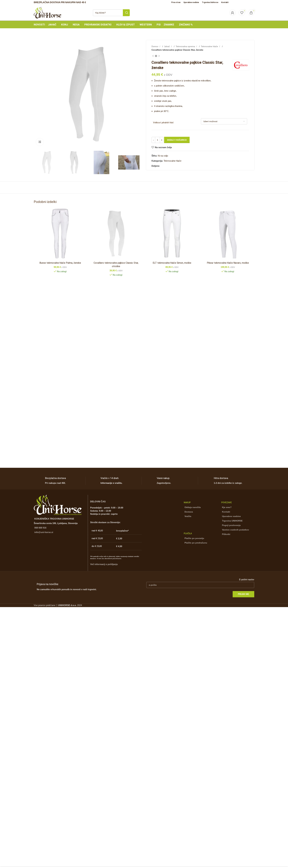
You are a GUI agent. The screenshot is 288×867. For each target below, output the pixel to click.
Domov (155, 46)
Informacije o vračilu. (111, 483)
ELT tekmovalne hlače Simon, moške (172, 262)
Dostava (188, 512)
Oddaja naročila (192, 507)
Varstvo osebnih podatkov (235, 530)
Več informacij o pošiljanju (104, 564)
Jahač (167, 46)
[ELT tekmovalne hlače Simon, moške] (172, 233)
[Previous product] (153, 56)
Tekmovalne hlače (210, 46)
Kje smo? (227, 507)
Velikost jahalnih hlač (163, 122)
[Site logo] (47, 12)
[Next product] (159, 56)
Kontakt (226, 512)
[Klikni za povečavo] (40, 142)
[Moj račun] (232, 13)
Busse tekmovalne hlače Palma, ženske (60, 262)
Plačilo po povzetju (194, 538)
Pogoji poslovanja (231, 525)
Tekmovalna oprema (186, 46)
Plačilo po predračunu (195, 543)
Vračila (187, 516)
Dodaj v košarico (177, 140)
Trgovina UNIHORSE (232, 521)
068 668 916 (40, 527)
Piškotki (226, 534)
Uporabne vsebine (231, 516)
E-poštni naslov (246, 579)
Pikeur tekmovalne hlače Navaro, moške (228, 262)
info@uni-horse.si (43, 532)
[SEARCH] (126, 12)
